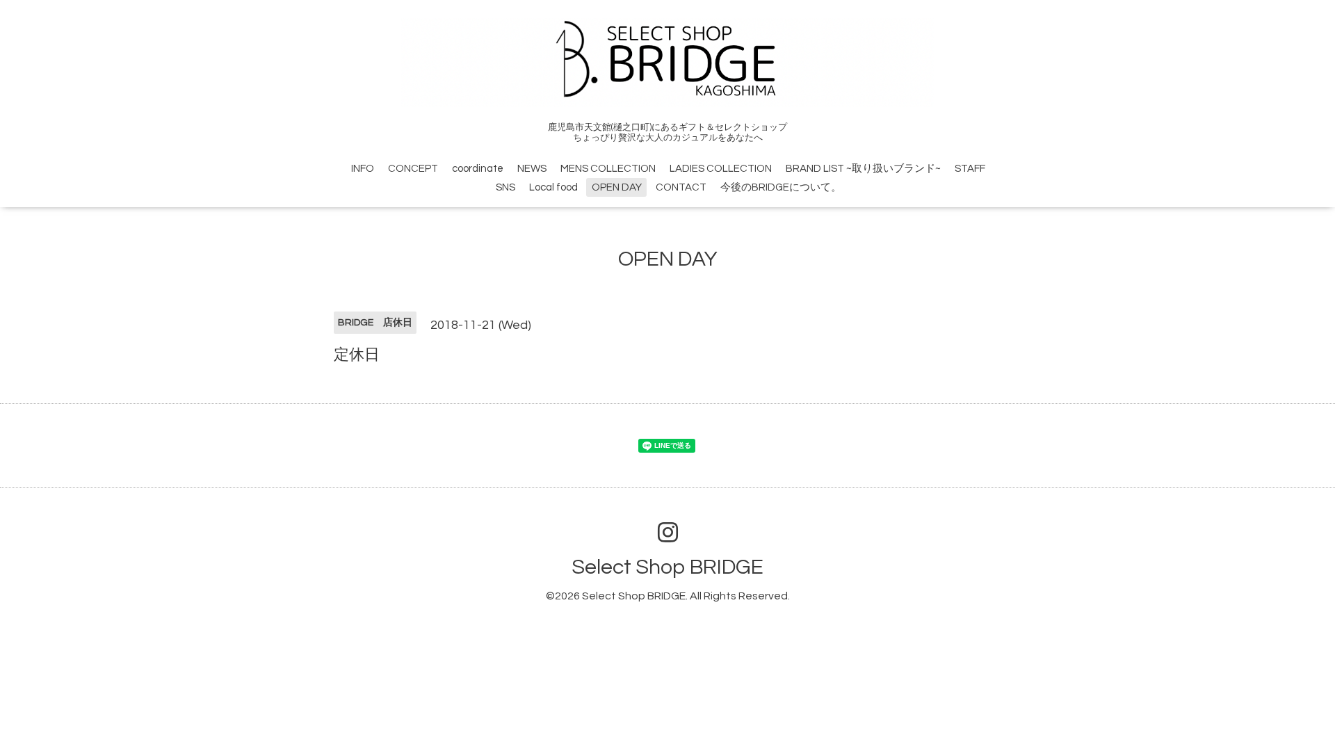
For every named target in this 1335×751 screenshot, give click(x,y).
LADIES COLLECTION (721, 168)
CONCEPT (413, 168)
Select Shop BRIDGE (667, 567)
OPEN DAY (617, 187)
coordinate (477, 168)
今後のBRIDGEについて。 (780, 187)
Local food (553, 187)
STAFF (970, 168)
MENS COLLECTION (608, 168)
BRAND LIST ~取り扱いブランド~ (863, 168)
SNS (505, 187)
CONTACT (681, 187)
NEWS (532, 168)
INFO (362, 168)
